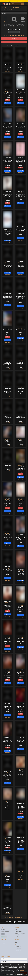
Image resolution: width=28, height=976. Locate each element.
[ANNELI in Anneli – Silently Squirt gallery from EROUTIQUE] (7, 829)
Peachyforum (4, 946)
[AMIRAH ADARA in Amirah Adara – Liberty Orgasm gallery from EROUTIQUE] (7, 661)
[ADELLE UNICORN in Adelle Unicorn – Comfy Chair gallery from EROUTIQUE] (7, 115)
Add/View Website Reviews (14, 42)
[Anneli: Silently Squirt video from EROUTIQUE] (20, 863)
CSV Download (14, 38)
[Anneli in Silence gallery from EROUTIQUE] (20, 762)
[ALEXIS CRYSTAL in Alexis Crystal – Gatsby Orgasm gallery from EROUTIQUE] (7, 489)
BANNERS (14, 922)
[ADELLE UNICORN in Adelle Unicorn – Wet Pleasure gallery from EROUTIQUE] (7, 318)
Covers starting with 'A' (11, 9)
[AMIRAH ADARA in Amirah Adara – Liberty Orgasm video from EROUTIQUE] (20, 559)
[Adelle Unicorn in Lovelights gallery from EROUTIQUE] (20, 432)
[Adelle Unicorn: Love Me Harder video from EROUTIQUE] (20, 352)
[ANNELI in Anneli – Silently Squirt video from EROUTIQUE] (7, 864)
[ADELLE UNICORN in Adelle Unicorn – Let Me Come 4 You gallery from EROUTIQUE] (20, 115)
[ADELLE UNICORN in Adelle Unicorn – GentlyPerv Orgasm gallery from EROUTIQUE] (7, 81)
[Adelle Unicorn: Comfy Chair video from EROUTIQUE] (20, 379)
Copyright (3, 929)
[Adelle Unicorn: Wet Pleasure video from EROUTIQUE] (20, 406)
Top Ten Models (18, 952)
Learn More (20, 1)
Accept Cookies (19, 974)
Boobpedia (3, 943)
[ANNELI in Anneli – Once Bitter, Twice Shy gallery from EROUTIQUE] (20, 795)
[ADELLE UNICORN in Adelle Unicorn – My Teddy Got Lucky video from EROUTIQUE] (7, 285)
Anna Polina (20, 671)
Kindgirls (2, 945)
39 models (5, 21)
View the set (7, 102)
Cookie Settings (9, 974)
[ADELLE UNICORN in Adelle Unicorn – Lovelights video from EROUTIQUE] (7, 219)
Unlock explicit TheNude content (11, 1)
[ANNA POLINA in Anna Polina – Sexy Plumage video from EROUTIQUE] (7, 763)
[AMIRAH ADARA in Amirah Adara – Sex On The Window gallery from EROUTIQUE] (7, 593)
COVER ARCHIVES (21, 921)
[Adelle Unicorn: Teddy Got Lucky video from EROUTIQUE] (7, 55)
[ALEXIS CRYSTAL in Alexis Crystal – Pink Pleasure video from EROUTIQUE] (7, 558)
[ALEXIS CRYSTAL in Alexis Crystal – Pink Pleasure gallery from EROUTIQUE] (20, 489)
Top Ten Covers (18, 954)
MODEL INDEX (5, 921)
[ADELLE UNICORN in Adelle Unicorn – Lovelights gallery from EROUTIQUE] (20, 81)
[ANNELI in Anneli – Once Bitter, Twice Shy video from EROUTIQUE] (20, 829)
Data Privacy (17, 936)
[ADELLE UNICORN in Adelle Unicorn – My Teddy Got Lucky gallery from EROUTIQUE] (20, 149)
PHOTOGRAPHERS (13, 921)
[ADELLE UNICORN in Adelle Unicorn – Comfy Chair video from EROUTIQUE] (20, 218)
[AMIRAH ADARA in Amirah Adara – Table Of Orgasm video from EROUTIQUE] (20, 627)
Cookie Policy (22, 970)
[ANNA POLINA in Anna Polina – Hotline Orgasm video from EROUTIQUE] (7, 695)
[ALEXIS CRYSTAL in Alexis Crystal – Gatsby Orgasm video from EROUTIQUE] (20, 524)
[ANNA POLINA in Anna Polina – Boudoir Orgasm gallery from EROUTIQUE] (20, 695)
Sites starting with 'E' (9, 7)
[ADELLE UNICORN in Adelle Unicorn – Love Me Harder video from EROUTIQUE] (20, 253)
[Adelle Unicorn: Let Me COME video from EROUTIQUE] (20, 55)
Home (3, 7)
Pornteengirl (3, 948)
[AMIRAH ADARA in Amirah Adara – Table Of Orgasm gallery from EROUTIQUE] (7, 627)
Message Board (18, 950)
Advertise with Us (18, 931)
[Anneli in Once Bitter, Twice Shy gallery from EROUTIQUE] (7, 794)
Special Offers (18, 946)
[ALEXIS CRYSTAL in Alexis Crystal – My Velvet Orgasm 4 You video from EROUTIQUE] (7, 523)
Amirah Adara (20, 570)
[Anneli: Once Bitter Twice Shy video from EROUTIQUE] (7, 897)
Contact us (14, 26)
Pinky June (20, 769)
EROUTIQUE (7, 71)
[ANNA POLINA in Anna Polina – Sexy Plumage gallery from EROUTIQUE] (7, 729)
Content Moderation (5, 931)
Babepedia (3, 941)
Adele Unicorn (7, 63)
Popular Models (18, 948)
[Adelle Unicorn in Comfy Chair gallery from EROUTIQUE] (7, 432)
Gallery (7, 99)
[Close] (26, 974)
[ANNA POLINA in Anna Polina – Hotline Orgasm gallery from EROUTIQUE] (20, 661)
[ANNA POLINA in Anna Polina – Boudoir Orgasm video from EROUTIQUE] (20, 729)
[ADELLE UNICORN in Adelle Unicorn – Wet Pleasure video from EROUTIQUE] (20, 318)
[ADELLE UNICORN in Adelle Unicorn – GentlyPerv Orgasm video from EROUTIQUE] (20, 183)
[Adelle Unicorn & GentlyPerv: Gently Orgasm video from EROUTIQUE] (7, 379)
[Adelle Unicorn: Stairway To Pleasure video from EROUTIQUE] (7, 352)
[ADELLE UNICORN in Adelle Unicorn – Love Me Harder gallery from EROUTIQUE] (7, 149)
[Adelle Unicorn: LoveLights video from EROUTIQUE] (7, 406)
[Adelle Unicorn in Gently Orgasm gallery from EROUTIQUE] (7, 456)
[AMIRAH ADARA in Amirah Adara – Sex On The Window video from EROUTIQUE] (20, 594)
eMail (16, 929)
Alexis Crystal (20, 465)
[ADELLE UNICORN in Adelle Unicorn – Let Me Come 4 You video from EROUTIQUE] (7, 253)
